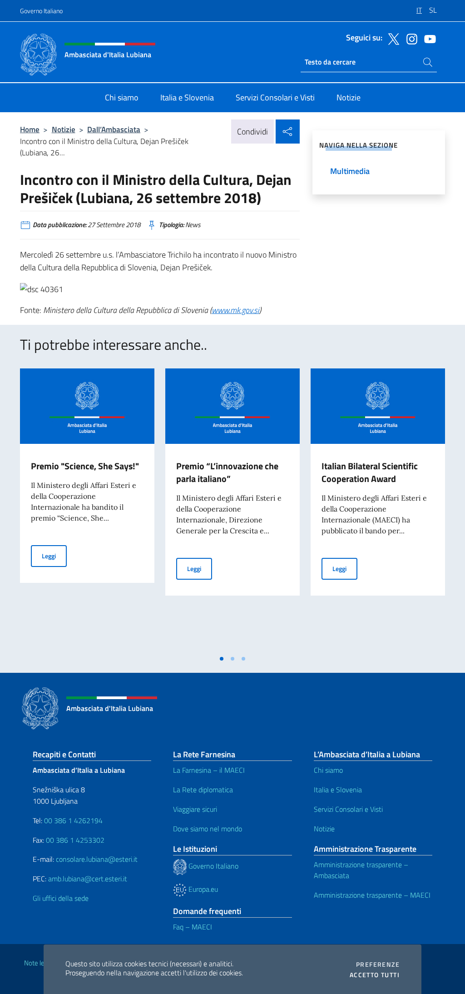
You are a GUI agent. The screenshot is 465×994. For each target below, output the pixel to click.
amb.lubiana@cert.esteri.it (87, 878)
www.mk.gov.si (235, 310)
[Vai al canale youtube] (428, 38)
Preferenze (378, 964)
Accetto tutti (375, 975)
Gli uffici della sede (61, 898)
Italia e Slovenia (338, 789)
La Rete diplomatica (203, 789)
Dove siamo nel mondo (207, 828)
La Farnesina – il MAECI (209, 770)
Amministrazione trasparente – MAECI (372, 895)
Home (30, 129)
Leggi (54, 556)
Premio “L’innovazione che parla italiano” (227, 472)
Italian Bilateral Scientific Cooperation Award (370, 472)
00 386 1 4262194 (72, 820)
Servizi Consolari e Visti (348, 809)
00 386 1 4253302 (75, 840)
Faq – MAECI (192, 926)
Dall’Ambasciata (113, 129)
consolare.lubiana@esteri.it (97, 859)
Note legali (39, 963)
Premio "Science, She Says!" (85, 466)
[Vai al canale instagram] (410, 38)
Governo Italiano (41, 10)
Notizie (63, 129)
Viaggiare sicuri (195, 809)
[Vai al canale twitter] (391, 38)
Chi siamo (328, 770)
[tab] (221, 659)
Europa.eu (202, 889)
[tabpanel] (87, 509)
